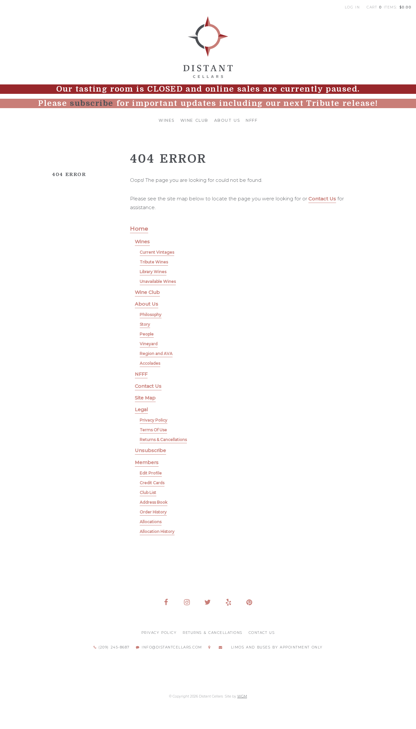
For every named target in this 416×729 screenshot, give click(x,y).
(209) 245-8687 (113, 647)
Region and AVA (156, 353)
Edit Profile (151, 473)
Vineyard (149, 343)
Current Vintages (157, 252)
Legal (141, 409)
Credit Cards (152, 482)
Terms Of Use (153, 429)
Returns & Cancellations (163, 439)
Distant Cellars (208, 47)
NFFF (251, 120)
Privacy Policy (153, 420)
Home (139, 228)
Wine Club (194, 120)
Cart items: (389, 7)
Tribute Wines (154, 261)
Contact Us (322, 198)
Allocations (151, 521)
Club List (148, 492)
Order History (153, 511)
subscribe (91, 103)
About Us (227, 120)
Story (145, 324)
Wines (167, 120)
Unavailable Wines (158, 281)
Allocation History (157, 531)
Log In (352, 7)
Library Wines (153, 271)
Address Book (153, 502)
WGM (242, 696)
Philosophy (151, 314)
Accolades (150, 363)
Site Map (145, 398)
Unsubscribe (150, 450)
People (147, 334)
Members (147, 462)
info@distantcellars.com (171, 647)
